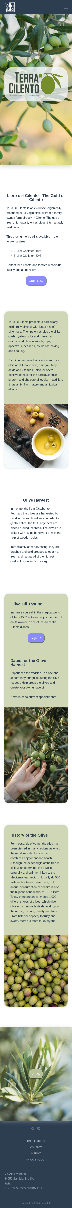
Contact (36, 1147)
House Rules (36, 1141)
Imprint (36, 1153)
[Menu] (66, 7)
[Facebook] (32, 1128)
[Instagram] (38, 1128)
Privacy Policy (36, 1159)
